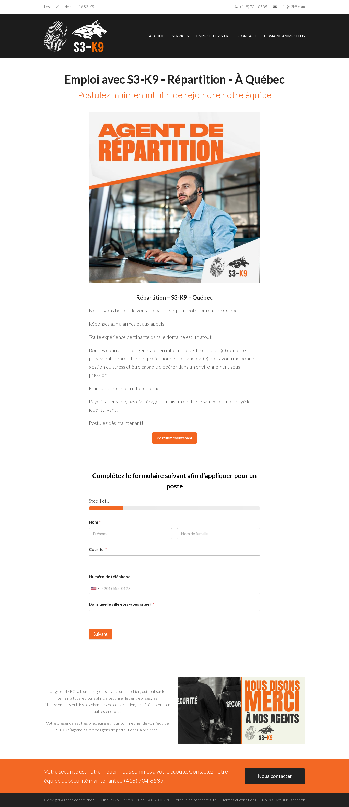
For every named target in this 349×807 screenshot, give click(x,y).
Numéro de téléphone (111, 576)
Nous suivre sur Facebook (283, 800)
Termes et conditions (239, 800)
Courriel (98, 549)
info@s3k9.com (292, 6)
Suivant (100, 634)
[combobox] (95, 588)
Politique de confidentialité (194, 800)
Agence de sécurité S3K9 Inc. (85, 800)
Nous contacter (275, 776)
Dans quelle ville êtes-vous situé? (121, 603)
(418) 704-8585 (253, 6)
